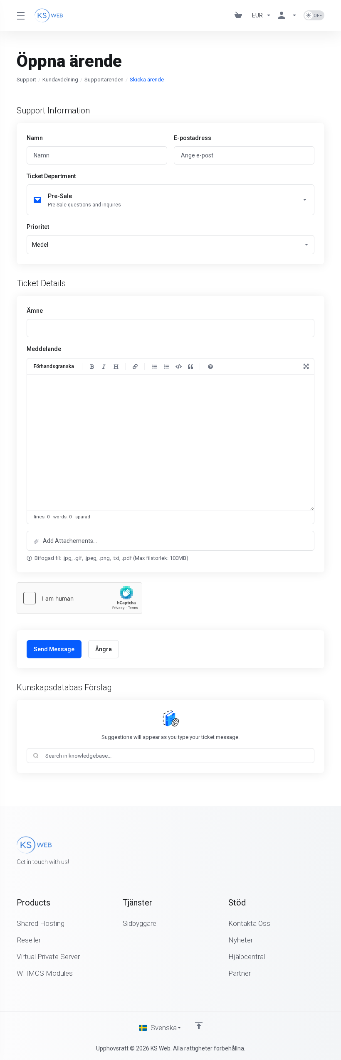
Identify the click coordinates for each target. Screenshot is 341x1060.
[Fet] (92, 366)
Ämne (35, 310)
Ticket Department (51, 176)
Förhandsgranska (54, 366)
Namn (35, 138)
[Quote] (190, 366)
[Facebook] (297, 851)
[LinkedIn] (324, 851)
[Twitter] (311, 851)
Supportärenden (104, 79)
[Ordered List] (166, 366)
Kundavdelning (60, 79)
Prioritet (38, 226)
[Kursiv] (104, 366)
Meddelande (44, 349)
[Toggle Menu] (20, 15)
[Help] (210, 366)
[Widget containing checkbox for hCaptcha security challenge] (79, 598)
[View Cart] (240, 15)
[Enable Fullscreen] (306, 366)
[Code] (178, 366)
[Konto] (287, 15)
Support (26, 79)
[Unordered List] (154, 366)
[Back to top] (198, 1025)
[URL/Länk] (135, 366)
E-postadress (192, 138)
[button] (170, 541)
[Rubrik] (116, 366)
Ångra (103, 649)
